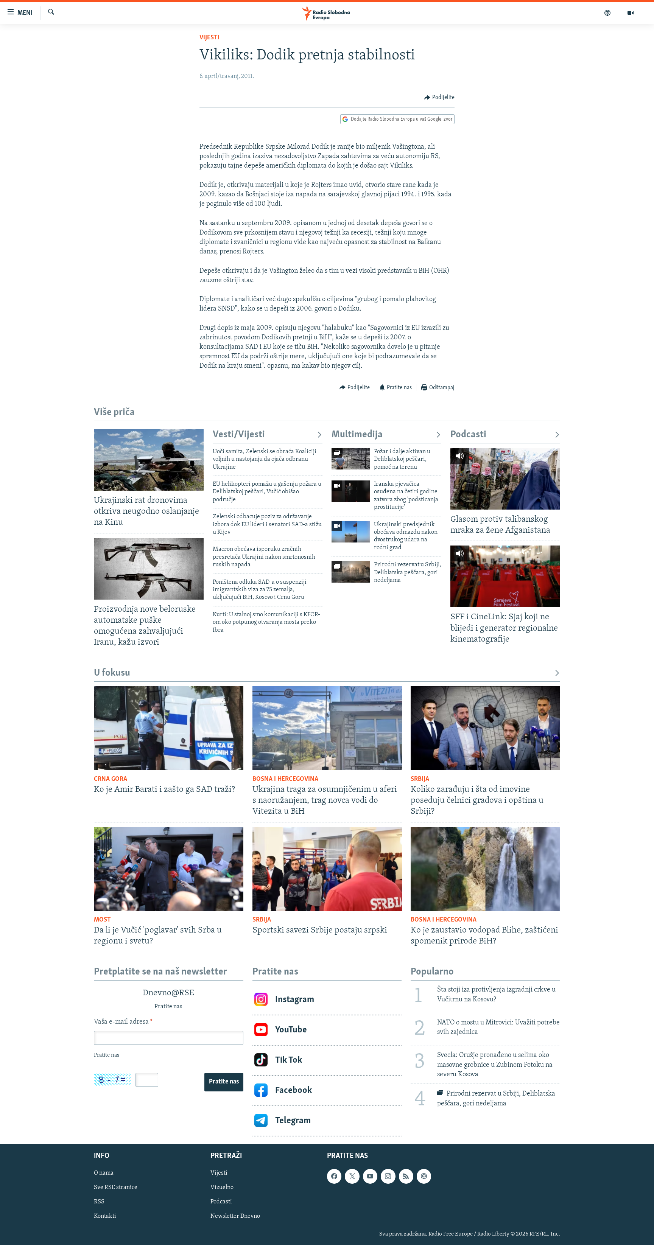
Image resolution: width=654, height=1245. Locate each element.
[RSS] (406, 1176)
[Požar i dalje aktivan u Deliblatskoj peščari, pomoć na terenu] (351, 458)
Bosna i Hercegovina (285, 779)
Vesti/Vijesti (239, 435)
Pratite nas (224, 1082)
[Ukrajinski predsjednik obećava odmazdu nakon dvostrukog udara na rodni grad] (351, 531)
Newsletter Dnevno (235, 1216)
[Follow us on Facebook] (334, 1176)
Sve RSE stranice (115, 1187)
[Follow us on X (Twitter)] (352, 1176)
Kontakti (105, 1216)
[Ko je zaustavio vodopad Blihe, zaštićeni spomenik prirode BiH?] (485, 869)
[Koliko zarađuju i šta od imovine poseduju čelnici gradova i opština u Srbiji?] (485, 728)
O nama (104, 1173)
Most (102, 920)
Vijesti (209, 37)
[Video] (630, 13)
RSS (99, 1202)
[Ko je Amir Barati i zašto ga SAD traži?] (168, 728)
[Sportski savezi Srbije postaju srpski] (327, 869)
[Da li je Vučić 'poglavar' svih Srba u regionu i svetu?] (168, 869)
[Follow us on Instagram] (388, 1176)
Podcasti (468, 435)
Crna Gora (110, 779)
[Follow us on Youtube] (370, 1176)
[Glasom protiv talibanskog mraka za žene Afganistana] (505, 479)
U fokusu (112, 673)
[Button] (439, 98)
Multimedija (357, 435)
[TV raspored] (424, 1176)
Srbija (420, 779)
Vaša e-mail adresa (123, 1022)
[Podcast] (607, 13)
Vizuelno (222, 1187)
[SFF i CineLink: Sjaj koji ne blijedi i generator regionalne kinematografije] (505, 576)
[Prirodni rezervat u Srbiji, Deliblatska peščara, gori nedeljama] (351, 572)
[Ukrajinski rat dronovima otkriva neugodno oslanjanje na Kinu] (149, 460)
